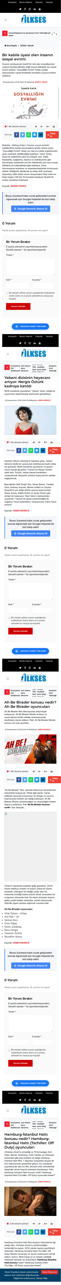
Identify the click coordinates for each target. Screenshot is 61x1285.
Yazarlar (49, 2)
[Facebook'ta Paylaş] (16, 134)
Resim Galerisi (25, 2)
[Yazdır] (53, 126)
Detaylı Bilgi (41, 1278)
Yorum (10, 255)
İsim (9, 279)
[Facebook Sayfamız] (25, 9)
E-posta (37, 279)
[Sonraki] (56, 34)
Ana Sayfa (11, 45)
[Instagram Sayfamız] (30, 9)
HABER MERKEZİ (44, 400)
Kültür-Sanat (27, 45)
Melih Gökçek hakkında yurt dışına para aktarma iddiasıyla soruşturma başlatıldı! (26, 368)
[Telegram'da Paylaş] (34, 134)
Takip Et (52, 134)
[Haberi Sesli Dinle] (36, 126)
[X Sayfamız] (20, 9)
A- (41, 126)
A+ (48, 126)
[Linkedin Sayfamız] (35, 9)
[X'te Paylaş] (22, 134)
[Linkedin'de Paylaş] (40, 134)
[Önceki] (52, 34)
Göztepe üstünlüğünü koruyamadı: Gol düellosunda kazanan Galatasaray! (16, 368)
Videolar (39, 2)
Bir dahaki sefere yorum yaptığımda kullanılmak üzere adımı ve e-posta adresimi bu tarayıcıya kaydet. (32, 295)
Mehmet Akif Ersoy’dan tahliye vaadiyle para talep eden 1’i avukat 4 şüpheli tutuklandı (41, 368)
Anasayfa (12, 2)
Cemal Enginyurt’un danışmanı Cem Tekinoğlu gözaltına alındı (32, 34)
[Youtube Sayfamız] (40, 9)
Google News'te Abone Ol (32, 208)
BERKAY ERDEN (41, 82)
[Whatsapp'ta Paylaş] (28, 134)
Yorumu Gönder (18, 306)
